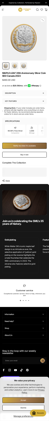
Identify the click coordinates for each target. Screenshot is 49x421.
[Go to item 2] (14, 65)
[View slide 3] (25, 300)
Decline (23, 408)
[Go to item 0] (5, 65)
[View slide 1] (20, 300)
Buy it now (24, 155)
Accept (23, 400)
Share (7, 181)
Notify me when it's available (24, 146)
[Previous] (3, 2)
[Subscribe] (42, 360)
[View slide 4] (28, 300)
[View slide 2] (23, 300)
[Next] (45, 2)
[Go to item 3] (23, 65)
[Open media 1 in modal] (42, 20)
